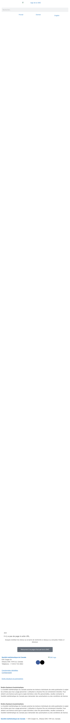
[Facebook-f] (38, 662)
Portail (21, 15)
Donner (38, 15)
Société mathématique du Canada (13, 719)
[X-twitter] (42, 662)
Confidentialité (7, 673)
